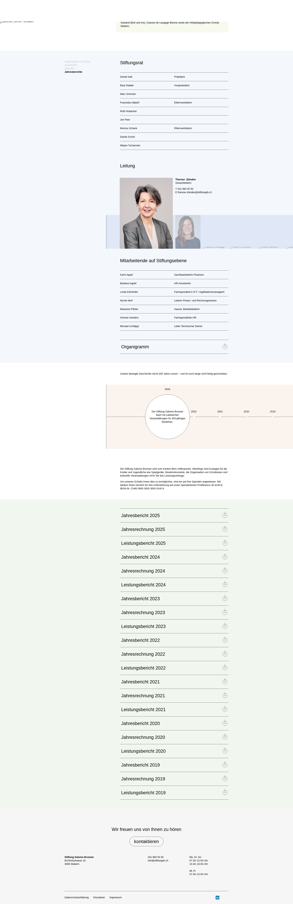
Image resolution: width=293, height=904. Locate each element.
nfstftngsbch (158, 860)
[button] (100, 242)
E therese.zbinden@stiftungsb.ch (193, 192)
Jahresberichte (73, 71)
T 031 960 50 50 (184, 188)
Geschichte (71, 65)
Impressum (116, 897)
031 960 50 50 (156, 857)
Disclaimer (99, 897)
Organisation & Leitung (77, 61)
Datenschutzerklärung (77, 897)
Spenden (70, 68)
